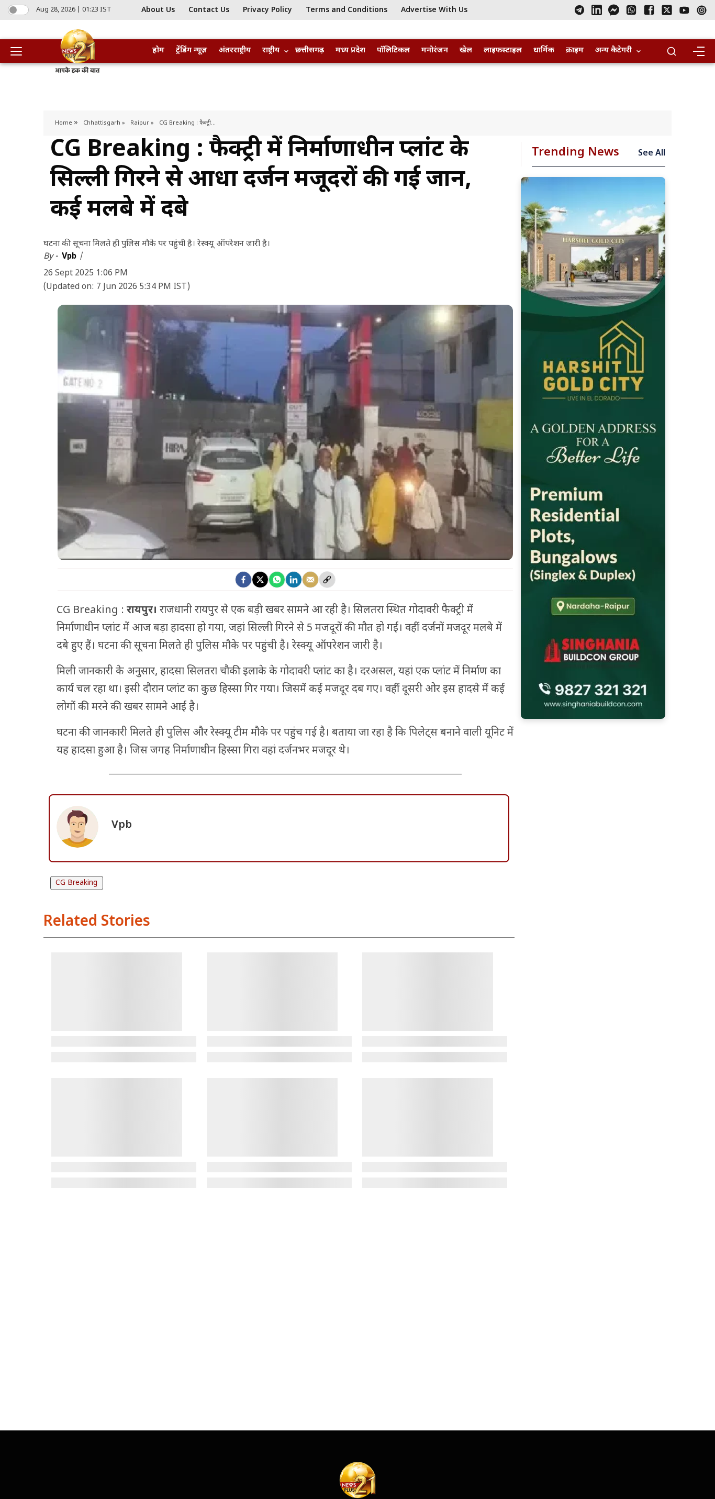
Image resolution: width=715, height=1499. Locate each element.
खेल (466, 50)
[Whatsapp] (277, 579)
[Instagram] (701, 10)
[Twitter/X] (667, 10)
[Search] (671, 51)
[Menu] (698, 51)
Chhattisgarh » (104, 123)
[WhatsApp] (631, 10)
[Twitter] (260, 579)
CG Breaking (76, 883)
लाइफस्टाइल (503, 50)
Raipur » (142, 123)
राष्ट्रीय (271, 50)
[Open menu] (19, 51)
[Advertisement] (593, 448)
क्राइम (575, 50)
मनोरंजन (434, 50)
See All (651, 153)
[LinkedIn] (596, 10)
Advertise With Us (434, 10)
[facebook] (243, 579)
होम (158, 50)
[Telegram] (579, 10)
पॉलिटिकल (393, 50)
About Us (158, 10)
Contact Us (208, 10)
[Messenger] (613, 10)
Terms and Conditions (346, 10)
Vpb (70, 256)
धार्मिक (543, 50)
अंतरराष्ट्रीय (235, 50)
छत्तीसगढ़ (309, 50)
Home (64, 123)
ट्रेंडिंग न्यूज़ (191, 50)
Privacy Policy (267, 10)
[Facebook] (649, 10)
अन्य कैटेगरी (613, 50)
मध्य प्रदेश (350, 50)
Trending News (575, 152)
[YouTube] (684, 10)
